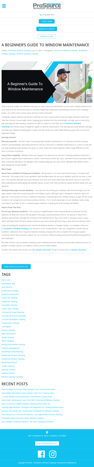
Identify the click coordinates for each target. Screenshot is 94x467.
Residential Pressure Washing (13, 355)
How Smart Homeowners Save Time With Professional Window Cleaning (30, 400)
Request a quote (46, 29)
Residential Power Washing (12, 351)
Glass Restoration (9, 334)
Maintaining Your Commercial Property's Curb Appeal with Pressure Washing (32, 414)
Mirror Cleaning (8, 341)
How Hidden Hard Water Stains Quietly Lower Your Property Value (28, 393)
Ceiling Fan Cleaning (9, 301)
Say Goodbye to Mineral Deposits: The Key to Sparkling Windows (27, 422)
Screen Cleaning (8, 366)
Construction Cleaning (10, 323)
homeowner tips (8, 283)
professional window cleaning (13, 344)
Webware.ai (71, 463)
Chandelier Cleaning (9, 305)
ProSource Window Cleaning (16, 228)
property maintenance (10, 294)
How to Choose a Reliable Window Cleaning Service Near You (26, 404)
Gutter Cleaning (8, 337)
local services (7, 287)
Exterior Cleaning (8, 330)
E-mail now (46, 21)
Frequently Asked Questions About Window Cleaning (22, 418)
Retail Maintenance (9, 362)
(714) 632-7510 (48, 15)
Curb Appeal (6, 326)
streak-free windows (10, 298)
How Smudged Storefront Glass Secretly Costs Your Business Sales (28, 389)
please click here (43, 250)
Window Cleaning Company (27, 54)
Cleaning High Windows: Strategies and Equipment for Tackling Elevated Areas (33, 407)
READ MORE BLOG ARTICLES (16, 266)
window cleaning (8, 373)
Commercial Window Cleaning (65, 50)
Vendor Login (46, 36)
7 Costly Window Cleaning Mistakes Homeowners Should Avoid (27, 396)
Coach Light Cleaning (10, 308)
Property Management (11, 348)
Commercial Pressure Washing (14, 316)
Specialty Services (9, 369)
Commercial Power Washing (13, 312)
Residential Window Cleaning (13, 359)
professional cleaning (10, 291)
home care (6, 280)
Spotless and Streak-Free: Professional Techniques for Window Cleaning (30, 411)
